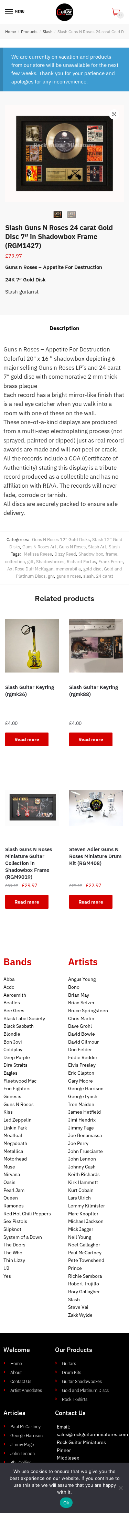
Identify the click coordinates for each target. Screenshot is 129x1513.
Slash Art (97, 547)
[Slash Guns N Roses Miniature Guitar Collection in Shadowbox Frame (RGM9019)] (32, 808)
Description (64, 328)
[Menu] (9, 12)
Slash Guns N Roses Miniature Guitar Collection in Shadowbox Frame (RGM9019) (28, 863)
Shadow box (90, 554)
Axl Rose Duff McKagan (30, 569)
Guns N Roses (72, 547)
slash (88, 576)
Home (10, 31)
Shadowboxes (50, 562)
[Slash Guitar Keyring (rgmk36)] (32, 645)
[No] (120, 1487)
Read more (26, 739)
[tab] (64, 328)
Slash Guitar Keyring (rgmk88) (93, 690)
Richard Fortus (81, 562)
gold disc (92, 569)
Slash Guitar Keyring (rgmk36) (29, 690)
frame (111, 554)
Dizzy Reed (65, 554)
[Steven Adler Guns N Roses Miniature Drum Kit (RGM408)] (96, 808)
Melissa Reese (38, 554)
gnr (51, 576)
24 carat (104, 576)
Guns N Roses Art (39, 547)
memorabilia (68, 569)
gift (30, 562)
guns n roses (68, 576)
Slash (48, 31)
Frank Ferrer (110, 562)
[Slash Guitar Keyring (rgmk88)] (96, 645)
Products (29, 31)
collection (15, 562)
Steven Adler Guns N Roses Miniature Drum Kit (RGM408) (95, 856)
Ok (66, 1502)
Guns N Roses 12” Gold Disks (61, 540)
